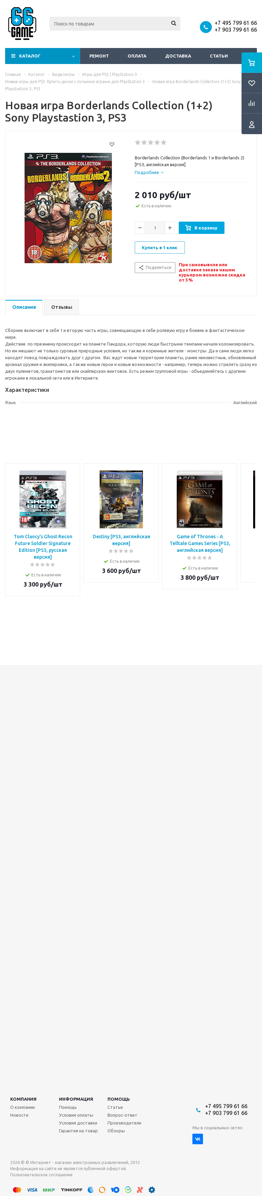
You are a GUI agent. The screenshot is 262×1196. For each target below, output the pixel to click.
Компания (23, 1099)
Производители (124, 1122)
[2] (144, 142)
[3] (151, 142)
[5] (164, 142)
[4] (157, 142)
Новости (19, 1115)
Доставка (178, 55)
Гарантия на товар (78, 1130)
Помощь (118, 1099)
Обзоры (116, 1130)
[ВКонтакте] (197, 1139)
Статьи (219, 55)
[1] (138, 142)
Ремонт (99, 55)
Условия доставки (78, 1122)
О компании (22, 1107)
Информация (76, 1099)
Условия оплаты (76, 1115)
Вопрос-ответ (122, 1115)
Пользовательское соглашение (41, 1175)
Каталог (30, 55)
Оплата (137, 55)
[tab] (149, 172)
